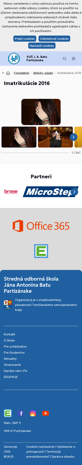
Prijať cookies (25, 38)
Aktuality (10, 358)
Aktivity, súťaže (43, 73)
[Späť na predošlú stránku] (4, 73)
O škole (9, 340)
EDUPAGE (11, 377)
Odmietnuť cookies (54, 38)
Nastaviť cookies (42, 46)
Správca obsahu (62, 456)
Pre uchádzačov (15, 346)
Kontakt (9, 334)
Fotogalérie (21, 73)
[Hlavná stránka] (8, 73)
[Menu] (73, 58)
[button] (64, 58)
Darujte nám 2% (15, 371)
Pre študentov (14, 352)
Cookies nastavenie (40, 446)
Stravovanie (12, 365)
